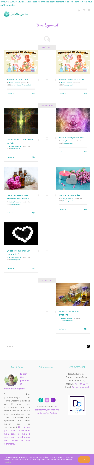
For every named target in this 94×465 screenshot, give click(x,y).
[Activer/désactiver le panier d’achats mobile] (79, 10)
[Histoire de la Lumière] (73, 178)
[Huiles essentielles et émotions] (73, 294)
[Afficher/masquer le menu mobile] (89, 10)
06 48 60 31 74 (81, 383)
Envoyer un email (80, 387)
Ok (84, 459)
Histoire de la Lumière (69, 195)
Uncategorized (26, 85)
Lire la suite (10, 94)
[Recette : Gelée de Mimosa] (73, 62)
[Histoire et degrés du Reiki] (73, 120)
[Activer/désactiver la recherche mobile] (84, 10)
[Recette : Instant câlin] (21, 62)
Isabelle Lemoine (14, 83)
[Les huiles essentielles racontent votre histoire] (21, 178)
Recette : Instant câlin (17, 79)
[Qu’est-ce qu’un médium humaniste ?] (21, 233)
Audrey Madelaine (15, 146)
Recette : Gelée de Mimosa (71, 79)
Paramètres (8, 462)
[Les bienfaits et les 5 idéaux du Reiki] (21, 121)
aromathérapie (16, 85)
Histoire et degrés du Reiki (71, 137)
